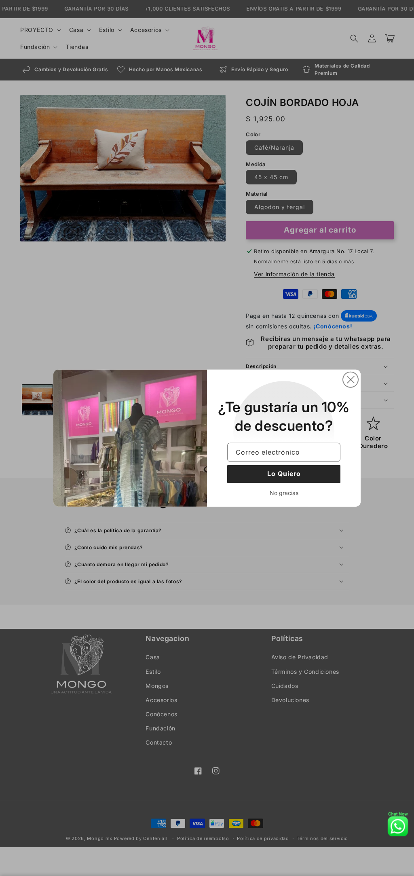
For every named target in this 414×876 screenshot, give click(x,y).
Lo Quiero (284, 474)
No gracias (284, 492)
